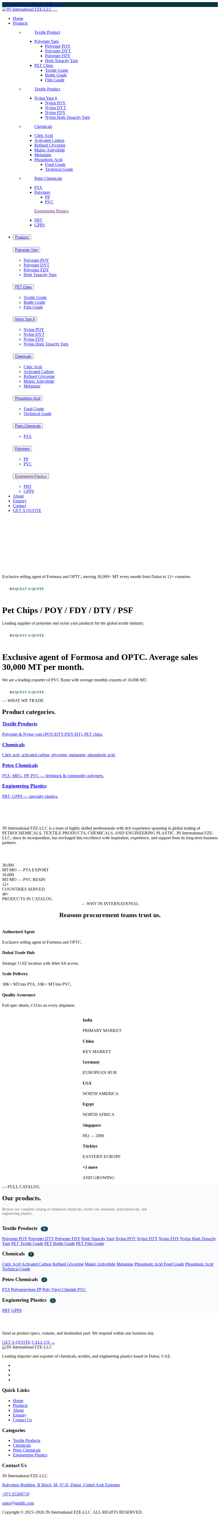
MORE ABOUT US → (19, 852)
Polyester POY (58, 46)
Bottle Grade (56, 75)
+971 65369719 (16, 4)
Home (18, 18)
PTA (38, 187)
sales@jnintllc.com (46, 4)
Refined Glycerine (49, 145)
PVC (49, 202)
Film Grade (54, 80)
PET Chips (43, 65)
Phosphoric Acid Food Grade (159, 1264)
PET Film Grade (90, 1243)
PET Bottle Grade (59, 1243)
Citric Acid (43, 135)
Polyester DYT (58, 51)
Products (22, 237)
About (18, 496)
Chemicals (43, 126)
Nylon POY (55, 103)
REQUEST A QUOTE (27, 589)
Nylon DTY (147, 1238)
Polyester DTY (41, 1238)
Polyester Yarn (46, 41)
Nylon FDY (55, 112)
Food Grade (55, 164)
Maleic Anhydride (49, 150)
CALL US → (43, 1342)
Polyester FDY (58, 56)
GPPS (39, 225)
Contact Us (22, 1420)
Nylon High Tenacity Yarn (67, 117)
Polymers (42, 192)
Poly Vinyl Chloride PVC (64, 1289)
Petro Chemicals (48, 178)
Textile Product (47, 32)
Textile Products (26, 1440)
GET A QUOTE (27, 510)
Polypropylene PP (26, 1289)
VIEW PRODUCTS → (79, 589)
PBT (38, 220)
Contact (19, 505)
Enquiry (20, 501)
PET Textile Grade (27, 1243)
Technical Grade (59, 169)
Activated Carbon (49, 140)
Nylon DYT (55, 107)
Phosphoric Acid (48, 159)
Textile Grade (56, 70)
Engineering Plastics (51, 211)
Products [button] (20, 23)
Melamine (42, 155)
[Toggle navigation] (55, 11)
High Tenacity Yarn (61, 60)
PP (47, 197)
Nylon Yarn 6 (45, 98)
